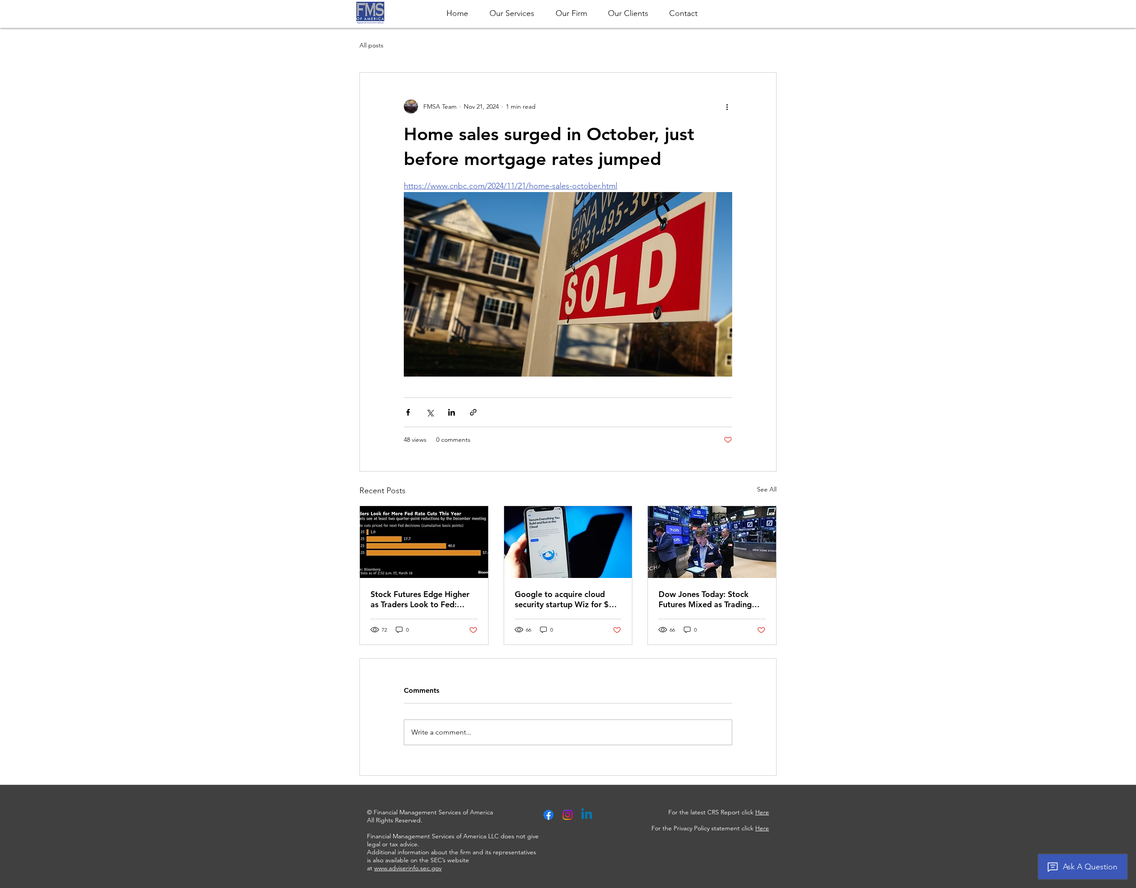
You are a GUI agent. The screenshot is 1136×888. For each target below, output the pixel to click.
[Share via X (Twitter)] (430, 412)
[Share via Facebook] (408, 412)
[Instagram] (567, 814)
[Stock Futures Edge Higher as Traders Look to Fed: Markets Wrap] (424, 542)
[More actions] (727, 106)
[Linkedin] (586, 814)
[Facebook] (548, 814)
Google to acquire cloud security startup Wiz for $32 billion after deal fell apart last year (567, 599)
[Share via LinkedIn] (451, 412)
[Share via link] (473, 412)
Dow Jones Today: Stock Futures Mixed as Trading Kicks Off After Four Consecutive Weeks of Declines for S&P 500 (705, 599)
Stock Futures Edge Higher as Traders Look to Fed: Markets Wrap (420, 599)
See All (767, 489)
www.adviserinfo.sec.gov (408, 868)
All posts (371, 45)
